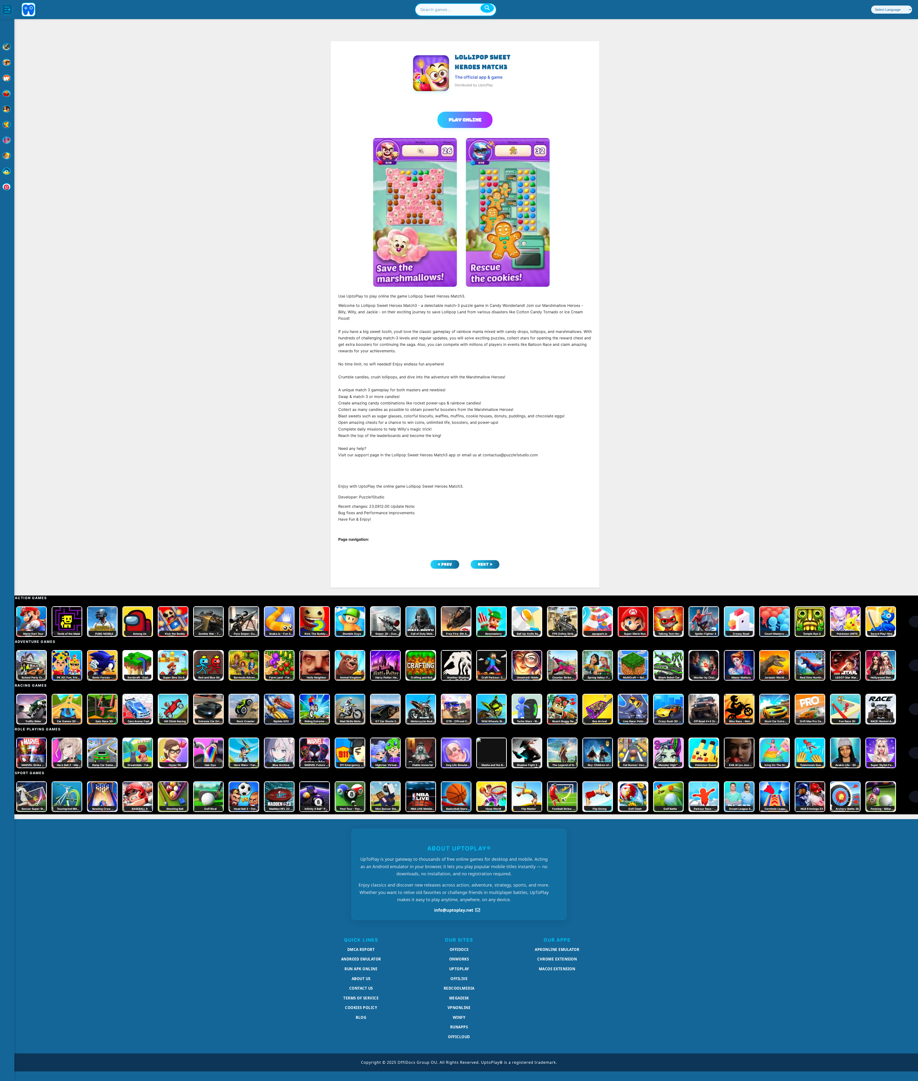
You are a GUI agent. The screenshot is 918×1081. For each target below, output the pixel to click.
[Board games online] (7, 78)
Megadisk (459, 998)
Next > (485, 564)
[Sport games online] (7, 140)
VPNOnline (459, 1007)
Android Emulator (361, 959)
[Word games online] (7, 171)
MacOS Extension (557, 968)
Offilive (459, 978)
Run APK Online (360, 968)
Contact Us (361, 988)
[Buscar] (487, 8)
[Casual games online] (7, 93)
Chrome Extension (557, 959)
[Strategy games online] (7, 156)
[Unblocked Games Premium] (7, 187)
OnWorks (459, 959)
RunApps (459, 1027)
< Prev (445, 564)
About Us (361, 978)
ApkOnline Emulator (557, 949)
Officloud (459, 1036)
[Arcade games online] (7, 62)
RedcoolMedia (459, 988)
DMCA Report (361, 949)
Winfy (459, 1017)
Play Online (465, 120)
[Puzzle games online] (7, 109)
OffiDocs (459, 949)
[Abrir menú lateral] (7, 9)
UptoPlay (459, 968)
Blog (361, 1017)
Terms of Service (361, 998)
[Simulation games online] (7, 125)
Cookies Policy (361, 1007)
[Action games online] (7, 47)
